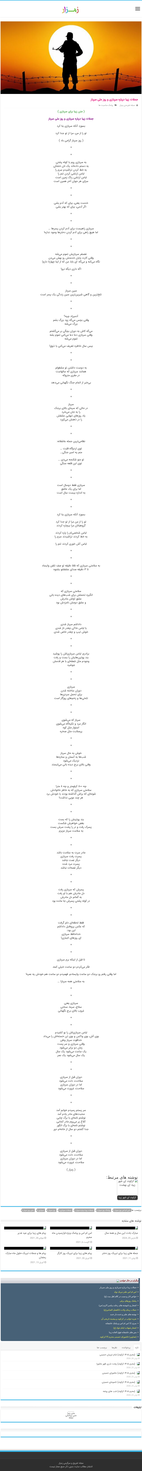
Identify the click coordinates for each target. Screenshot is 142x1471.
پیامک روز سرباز (104, 1210)
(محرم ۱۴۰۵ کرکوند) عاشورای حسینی (118, 1373)
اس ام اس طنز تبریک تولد (125, 1292)
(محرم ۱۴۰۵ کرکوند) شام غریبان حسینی (117, 1355)
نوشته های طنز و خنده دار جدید (123, 1314)
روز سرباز (52, 1210)
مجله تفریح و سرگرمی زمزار (71, 1463)
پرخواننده (126, 1347)
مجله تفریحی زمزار (127, 105)
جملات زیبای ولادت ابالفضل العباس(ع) (120, 1310)
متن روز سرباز (28, 1210)
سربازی (41, 1210)
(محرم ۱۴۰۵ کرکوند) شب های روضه (119, 1391)
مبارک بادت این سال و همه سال (121, 1233)
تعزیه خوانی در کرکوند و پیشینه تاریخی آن (118, 1319)
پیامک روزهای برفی (128, 1301)
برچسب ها (102, 1347)
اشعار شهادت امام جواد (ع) (124, 1328)
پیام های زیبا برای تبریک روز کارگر (74, 1253)
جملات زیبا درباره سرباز (84, 1210)
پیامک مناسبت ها (106, 105)
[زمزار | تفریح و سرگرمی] (71, 10)
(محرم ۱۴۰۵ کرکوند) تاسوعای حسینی (118, 1382)
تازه (137, 1347)
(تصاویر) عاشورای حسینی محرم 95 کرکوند (118, 1337)
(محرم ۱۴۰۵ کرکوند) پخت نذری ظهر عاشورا (115, 1364)
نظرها (114, 1347)
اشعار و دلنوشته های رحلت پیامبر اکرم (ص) (117, 1305)
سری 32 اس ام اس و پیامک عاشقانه (120, 1323)
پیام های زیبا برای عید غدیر (32, 1233)
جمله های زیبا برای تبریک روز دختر (120, 1253)
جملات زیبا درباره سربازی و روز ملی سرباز (118, 1287)
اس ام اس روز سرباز (122, 1210)
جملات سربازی (65, 1210)
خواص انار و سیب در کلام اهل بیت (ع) (120, 1296)
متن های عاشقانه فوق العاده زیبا (122, 1332)
